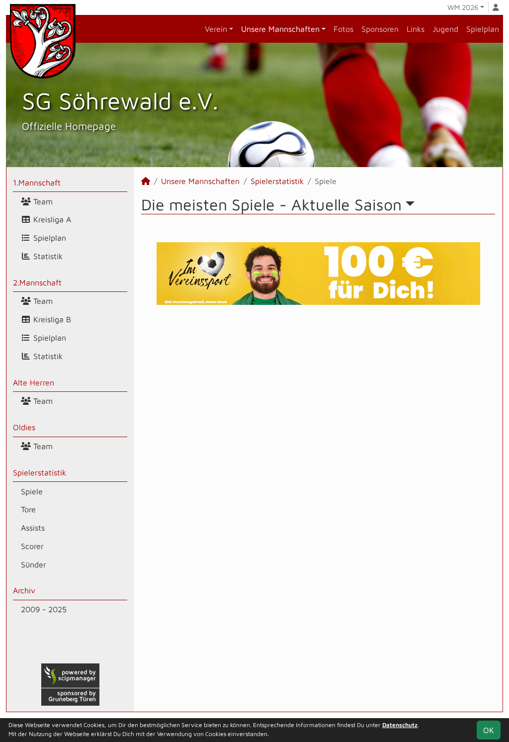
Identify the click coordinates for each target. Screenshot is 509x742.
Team (42, 201)
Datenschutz (400, 725)
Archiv (24, 590)
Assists (33, 527)
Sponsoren (380, 28)
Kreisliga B (51, 319)
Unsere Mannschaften (280, 28)
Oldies (24, 427)
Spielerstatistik (39, 472)
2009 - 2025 (44, 609)
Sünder (33, 564)
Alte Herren (33, 382)
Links (415, 28)
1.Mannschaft (37, 182)
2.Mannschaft (37, 282)
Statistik (47, 256)
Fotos (343, 28)
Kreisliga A (51, 219)
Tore (28, 509)
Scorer (32, 546)
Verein (216, 28)
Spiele (32, 491)
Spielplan (482, 28)
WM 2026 (462, 7)
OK (488, 730)
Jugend (445, 28)
